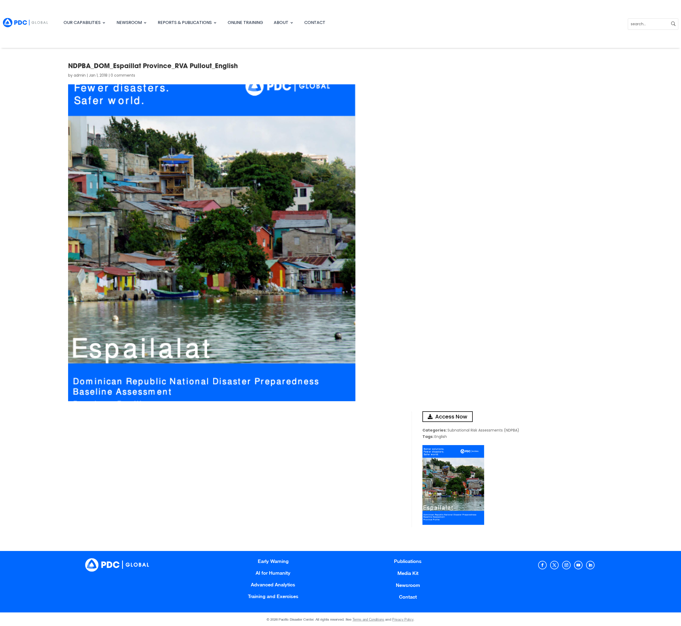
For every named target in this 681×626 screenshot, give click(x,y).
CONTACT (314, 22)
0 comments (123, 75)
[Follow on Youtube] (578, 565)
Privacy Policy (402, 619)
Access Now (451, 416)
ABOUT (281, 22)
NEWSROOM (129, 22)
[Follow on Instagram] (566, 565)
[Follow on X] (554, 565)
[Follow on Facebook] (542, 565)
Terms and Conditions (368, 619)
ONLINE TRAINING (245, 22)
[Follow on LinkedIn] (590, 565)
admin (80, 75)
